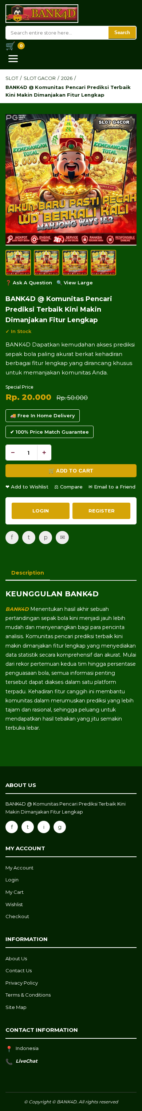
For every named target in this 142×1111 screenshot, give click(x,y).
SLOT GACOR (40, 78)
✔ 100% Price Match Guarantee (49, 432)
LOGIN (40, 511)
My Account (19, 868)
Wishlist (14, 904)
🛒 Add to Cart (71, 471)
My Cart (14, 892)
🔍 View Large (74, 282)
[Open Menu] (13, 58)
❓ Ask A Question (28, 282)
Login (12, 880)
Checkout (17, 916)
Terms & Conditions (28, 995)
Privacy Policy (21, 983)
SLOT (11, 78)
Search (122, 32)
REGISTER (101, 511)
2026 (66, 78)
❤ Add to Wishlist (26, 487)
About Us (16, 958)
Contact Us (18, 970)
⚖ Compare (68, 487)
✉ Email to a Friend (111, 487)
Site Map (16, 1007)
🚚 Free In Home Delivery (42, 415)
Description (27, 572)
